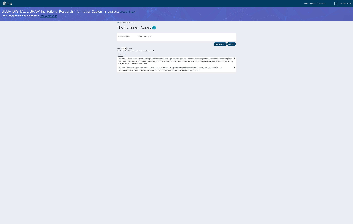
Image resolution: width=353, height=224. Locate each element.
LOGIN (349, 4)
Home (306, 4)
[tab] (120, 55)
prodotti (125, 11)
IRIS (118, 22)
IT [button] (340, 4)
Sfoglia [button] (311, 4)
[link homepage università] (8, 3)
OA (133, 11)
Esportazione (219, 44)
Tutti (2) (231, 44)
